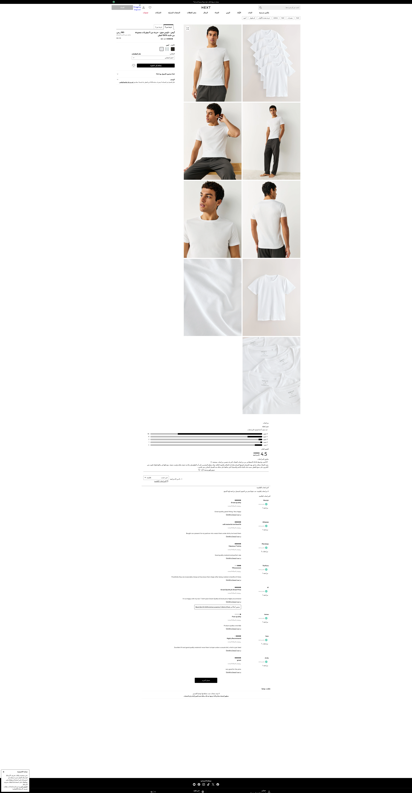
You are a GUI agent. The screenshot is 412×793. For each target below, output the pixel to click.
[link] (143, 7)
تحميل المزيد (206, 680)
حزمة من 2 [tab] (158, 27)
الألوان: (172, 45)
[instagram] (203, 784)
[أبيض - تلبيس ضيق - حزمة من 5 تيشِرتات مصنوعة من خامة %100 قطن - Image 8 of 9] (213, 297)
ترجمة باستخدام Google (233, 515)
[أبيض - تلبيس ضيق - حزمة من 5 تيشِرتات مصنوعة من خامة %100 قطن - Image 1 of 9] (271, 63)
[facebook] (217, 784)
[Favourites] (150, 7)
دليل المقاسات (136, 54)
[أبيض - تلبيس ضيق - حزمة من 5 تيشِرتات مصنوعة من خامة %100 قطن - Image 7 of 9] (271, 297)
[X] (213, 784)
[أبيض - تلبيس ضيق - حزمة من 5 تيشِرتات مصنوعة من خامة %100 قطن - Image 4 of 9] (213, 141)
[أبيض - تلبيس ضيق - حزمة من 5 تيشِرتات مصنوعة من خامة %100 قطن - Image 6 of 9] (213, 219)
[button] (173, 49)
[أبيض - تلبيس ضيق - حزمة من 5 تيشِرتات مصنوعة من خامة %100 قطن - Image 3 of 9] (271, 141)
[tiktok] (208, 784)
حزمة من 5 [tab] (168, 27)
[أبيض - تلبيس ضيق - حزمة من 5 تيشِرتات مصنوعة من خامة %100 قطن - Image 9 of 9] (271, 375)
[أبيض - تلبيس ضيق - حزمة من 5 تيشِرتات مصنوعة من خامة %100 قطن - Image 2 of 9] (213, 63)
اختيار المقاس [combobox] (169, 58)
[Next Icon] (206, 7)
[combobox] (153, 478)
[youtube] (194, 784)
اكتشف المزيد (23, 787)
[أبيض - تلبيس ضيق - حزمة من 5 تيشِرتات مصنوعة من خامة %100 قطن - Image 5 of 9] (271, 219)
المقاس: (172, 54)
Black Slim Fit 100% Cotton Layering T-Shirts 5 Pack (212, 607)
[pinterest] (199, 784)
